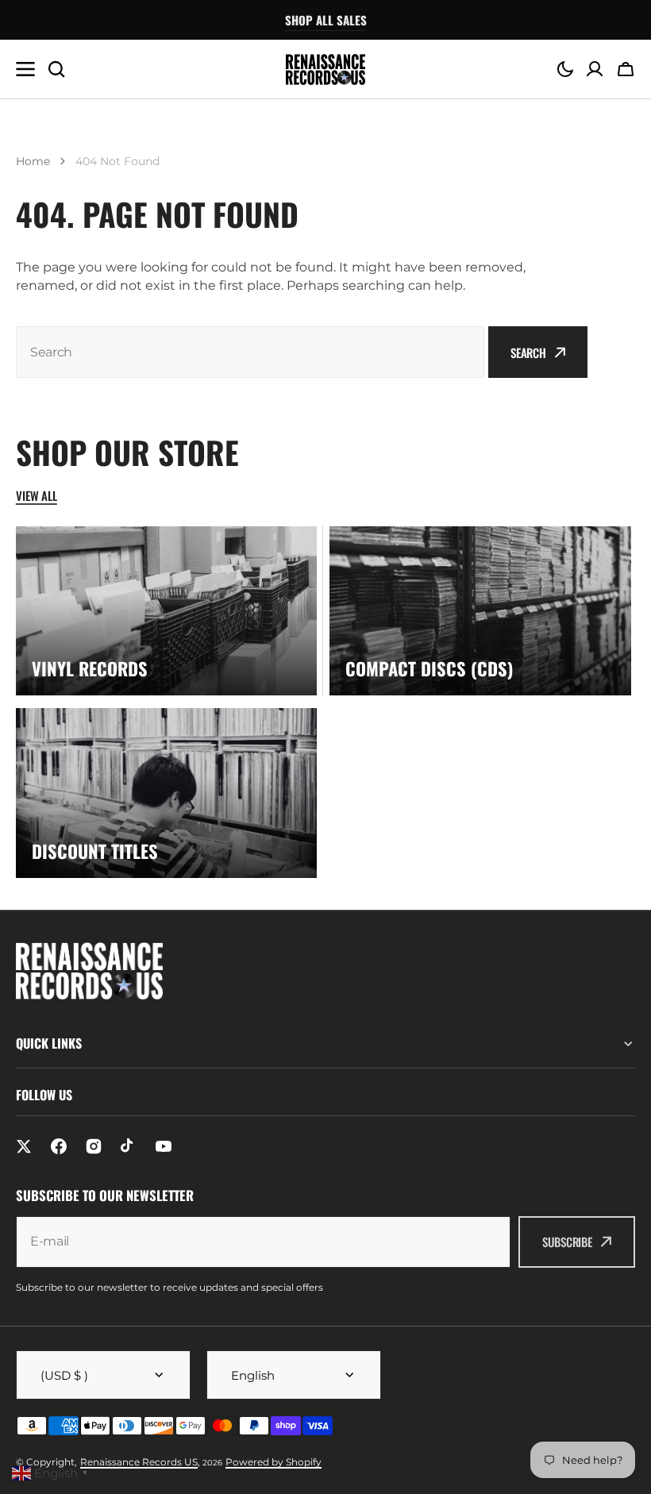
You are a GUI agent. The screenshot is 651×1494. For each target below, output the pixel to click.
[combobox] (250, 352)
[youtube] (163, 1146)
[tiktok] (128, 1146)
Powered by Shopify (273, 1462)
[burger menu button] (25, 69)
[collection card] (166, 610)
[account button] (594, 69)
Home (33, 161)
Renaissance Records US (139, 1462)
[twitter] (23, 1146)
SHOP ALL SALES (326, 20)
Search (528, 352)
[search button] (56, 69)
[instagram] (93, 1146)
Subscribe (567, 1241)
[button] (565, 69)
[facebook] (58, 1146)
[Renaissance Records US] (325, 69)
